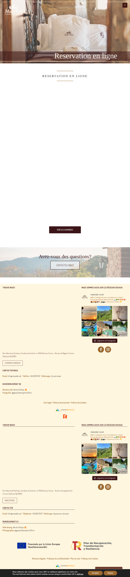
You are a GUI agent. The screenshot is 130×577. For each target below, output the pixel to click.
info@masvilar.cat (12, 376)
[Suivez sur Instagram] (108, 349)
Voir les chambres (65, 229)
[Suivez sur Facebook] (101, 349)
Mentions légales (39, 558)
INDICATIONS (10, 500)
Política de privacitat (61, 402)
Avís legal (48, 402)
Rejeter (110, 573)
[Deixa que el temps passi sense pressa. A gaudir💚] (119, 328)
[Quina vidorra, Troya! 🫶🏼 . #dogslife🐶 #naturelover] (89, 328)
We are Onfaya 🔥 (20, 389)
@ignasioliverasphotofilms (22, 392)
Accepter (95, 573)
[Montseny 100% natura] (104, 313)
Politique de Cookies (89, 558)
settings (80, 574)
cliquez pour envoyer (56, 513)
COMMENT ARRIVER (12, 363)
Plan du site (75, 558)
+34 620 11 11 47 (35, 376)
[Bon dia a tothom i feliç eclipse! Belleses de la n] (89, 313)
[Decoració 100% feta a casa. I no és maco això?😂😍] (119, 313)
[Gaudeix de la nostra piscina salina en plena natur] (104, 328)
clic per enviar (51, 376)
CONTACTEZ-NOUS (65, 265)
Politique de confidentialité (58, 558)
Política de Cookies (78, 402)
